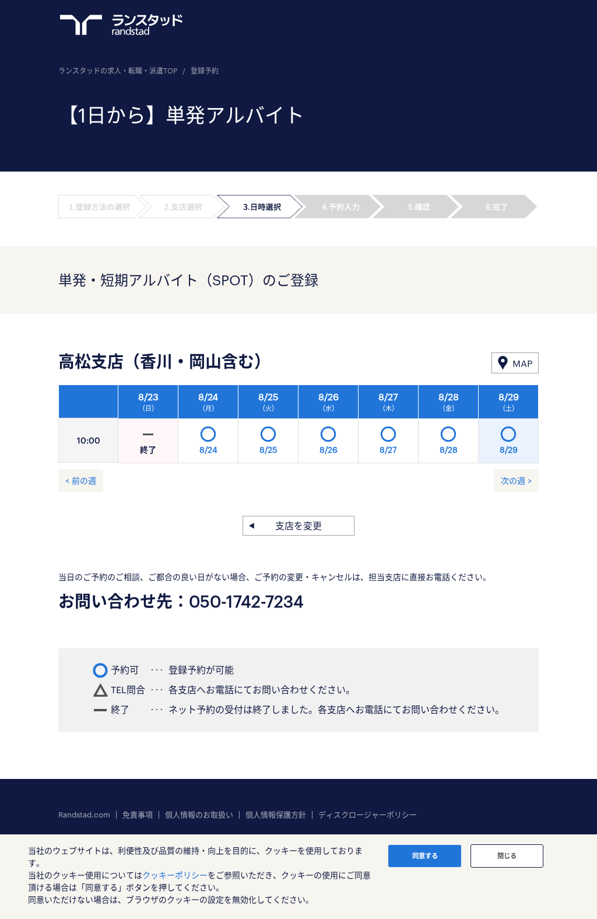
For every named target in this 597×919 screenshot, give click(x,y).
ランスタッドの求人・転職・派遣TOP (117, 71)
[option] (328, 427)
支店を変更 (298, 525)
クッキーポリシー (175, 875)
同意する (425, 855)
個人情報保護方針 (275, 815)
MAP (522, 363)
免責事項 (137, 815)
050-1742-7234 (246, 601)
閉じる (507, 855)
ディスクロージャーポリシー (367, 815)
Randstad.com (84, 815)
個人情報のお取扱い (199, 815)
